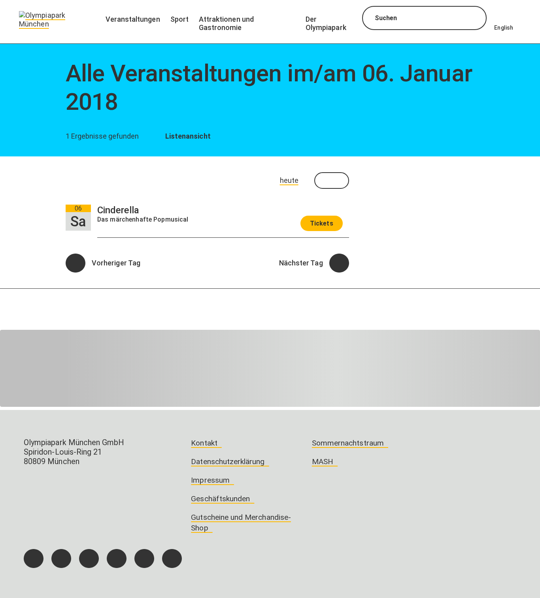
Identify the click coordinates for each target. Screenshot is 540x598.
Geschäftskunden (220, 498)
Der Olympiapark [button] (326, 23)
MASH (322, 461)
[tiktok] (89, 558)
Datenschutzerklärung (227, 461)
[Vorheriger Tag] (75, 263)
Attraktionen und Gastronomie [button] (226, 23)
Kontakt (204, 443)
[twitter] (117, 558)
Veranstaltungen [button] (133, 19)
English (503, 27)
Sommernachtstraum (348, 443)
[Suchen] (473, 19)
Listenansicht (186, 136)
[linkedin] (144, 558)
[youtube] (172, 558)
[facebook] (33, 558)
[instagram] (61, 558)
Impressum (210, 480)
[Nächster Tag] (339, 263)
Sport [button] (179, 19)
